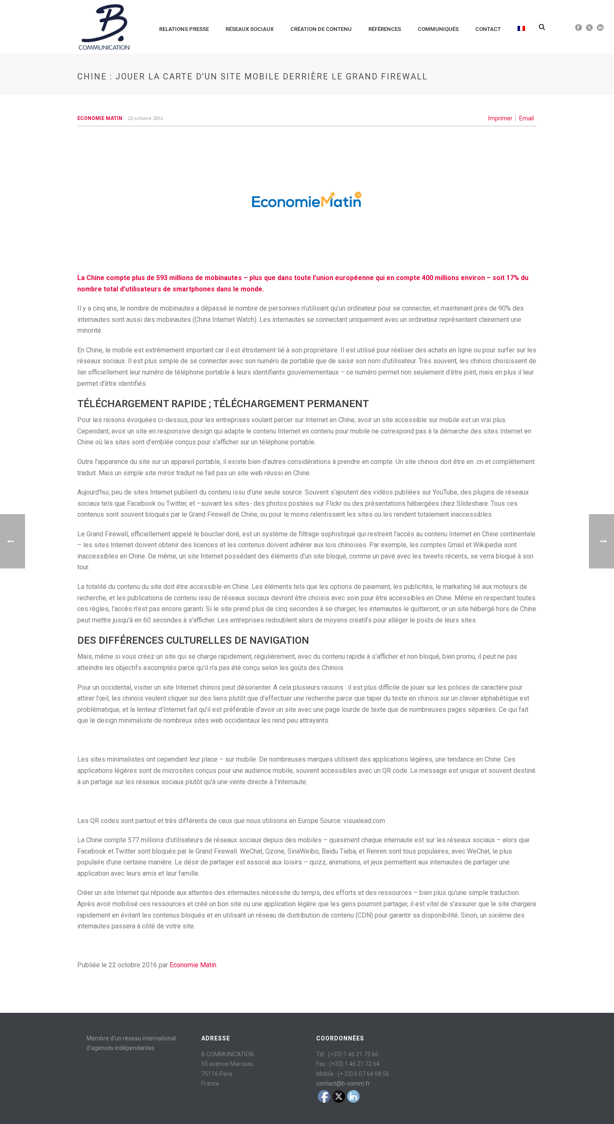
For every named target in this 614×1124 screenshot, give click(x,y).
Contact (488, 29)
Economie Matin (99, 118)
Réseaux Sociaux (250, 29)
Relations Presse (184, 29)
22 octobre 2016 (145, 118)
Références (384, 29)
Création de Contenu (321, 29)
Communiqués (438, 29)
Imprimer (500, 118)
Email (526, 118)
